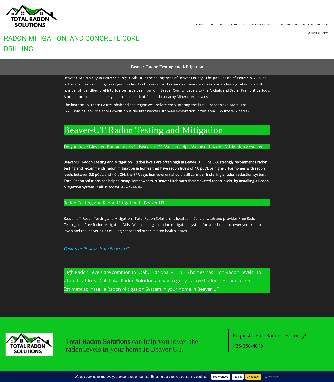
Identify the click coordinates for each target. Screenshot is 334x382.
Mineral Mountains (192, 96)
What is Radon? (261, 24)
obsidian (93, 96)
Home (199, 24)
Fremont (248, 90)
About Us (216, 24)
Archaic (216, 90)
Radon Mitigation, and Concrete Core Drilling (72, 43)
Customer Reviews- (318, 33)
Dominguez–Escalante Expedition (100, 111)
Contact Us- (237, 24)
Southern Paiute (98, 104)
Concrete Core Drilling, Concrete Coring (304, 24)
